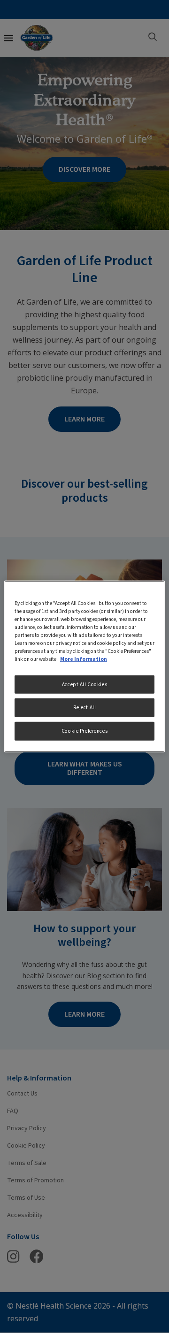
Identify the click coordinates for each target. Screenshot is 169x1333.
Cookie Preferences (84, 731)
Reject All (84, 708)
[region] (84, 666)
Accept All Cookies (84, 684)
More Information (83, 659)
